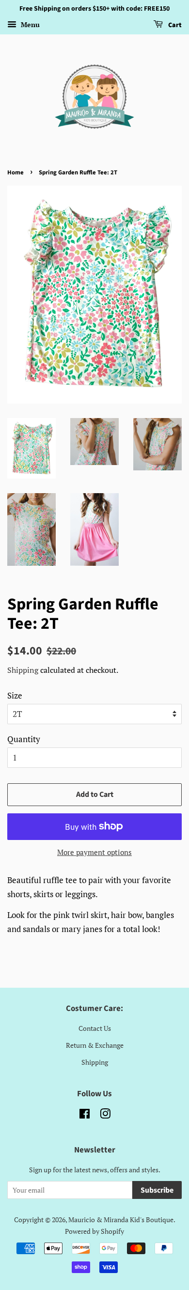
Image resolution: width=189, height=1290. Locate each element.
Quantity (23, 739)
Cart (174, 25)
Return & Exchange (95, 1045)
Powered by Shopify (94, 1231)
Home (15, 172)
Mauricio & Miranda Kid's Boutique (120, 1219)
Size (14, 695)
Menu (29, 24)
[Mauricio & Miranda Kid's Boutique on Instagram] (105, 1115)
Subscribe (157, 1190)
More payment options (94, 852)
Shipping (22, 670)
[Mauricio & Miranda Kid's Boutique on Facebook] (84, 1115)
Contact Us (95, 1028)
